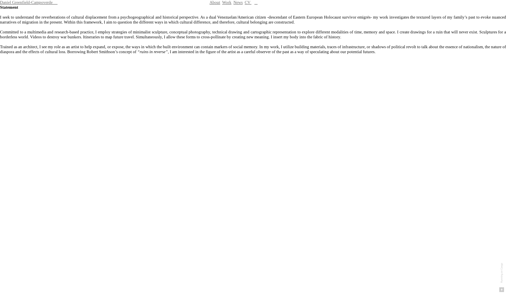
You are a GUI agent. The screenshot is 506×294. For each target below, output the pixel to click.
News (238, 2)
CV (248, 2)
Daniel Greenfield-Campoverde (29, 2)
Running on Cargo (501, 273)
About (215, 2)
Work (226, 2)
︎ (256, 2)
